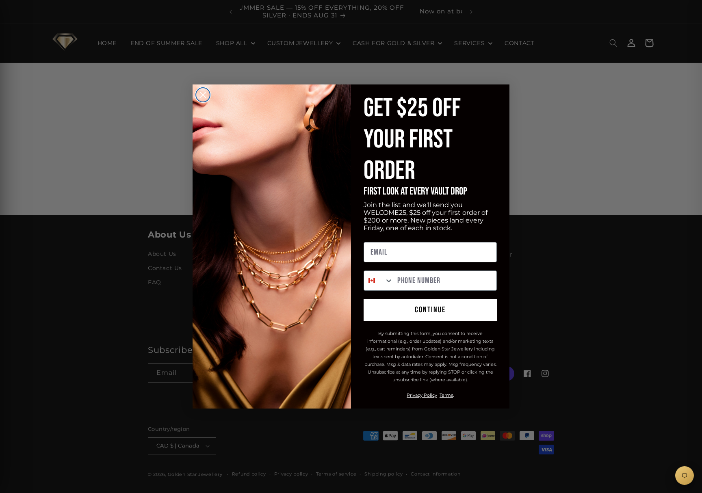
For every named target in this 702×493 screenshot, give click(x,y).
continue (430, 310)
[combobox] (378, 280)
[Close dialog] (203, 95)
